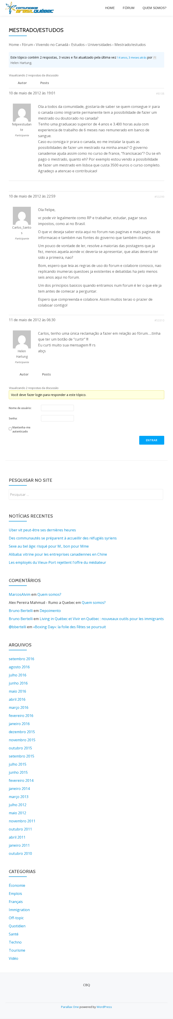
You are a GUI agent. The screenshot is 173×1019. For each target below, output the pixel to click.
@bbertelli (17, 626)
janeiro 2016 (19, 723)
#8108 (160, 94)
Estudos (78, 44)
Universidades (100, 44)
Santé (13, 934)
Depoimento (50, 610)
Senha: (13, 418)
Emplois (15, 893)
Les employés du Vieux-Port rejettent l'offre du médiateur (57, 562)
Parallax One (70, 1007)
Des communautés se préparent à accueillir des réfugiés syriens (63, 538)
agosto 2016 (19, 666)
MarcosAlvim (19, 594)
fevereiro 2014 (21, 780)
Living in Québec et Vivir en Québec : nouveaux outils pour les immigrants (102, 618)
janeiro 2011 (19, 845)
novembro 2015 (22, 739)
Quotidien (17, 925)
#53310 (159, 320)
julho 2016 (17, 675)
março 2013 (18, 796)
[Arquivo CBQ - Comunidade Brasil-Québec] (30, 8)
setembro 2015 (21, 756)
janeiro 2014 (19, 788)
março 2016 (18, 707)
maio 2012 (17, 812)
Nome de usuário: (20, 408)
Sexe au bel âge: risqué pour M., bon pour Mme (49, 546)
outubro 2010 (20, 853)
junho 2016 (18, 683)
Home (110, 8)
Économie (17, 885)
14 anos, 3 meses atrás (131, 57)
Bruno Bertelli (21, 610)
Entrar (151, 440)
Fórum (128, 8)
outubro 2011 (20, 829)
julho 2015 (17, 764)
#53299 (159, 197)
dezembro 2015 (22, 731)
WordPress (104, 1007)
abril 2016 (17, 699)
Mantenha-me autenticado (21, 429)
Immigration (19, 909)
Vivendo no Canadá (52, 44)
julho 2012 (17, 804)
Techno (15, 942)
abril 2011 (17, 837)
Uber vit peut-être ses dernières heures (42, 530)
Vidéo (13, 958)
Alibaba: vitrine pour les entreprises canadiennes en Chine (58, 554)
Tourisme (17, 950)
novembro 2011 (22, 821)
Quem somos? (154, 8)
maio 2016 (17, 691)
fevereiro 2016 (21, 715)
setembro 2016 (21, 658)
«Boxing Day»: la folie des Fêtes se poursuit (69, 626)
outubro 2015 (20, 748)
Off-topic (16, 917)
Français (16, 901)
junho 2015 (18, 772)
